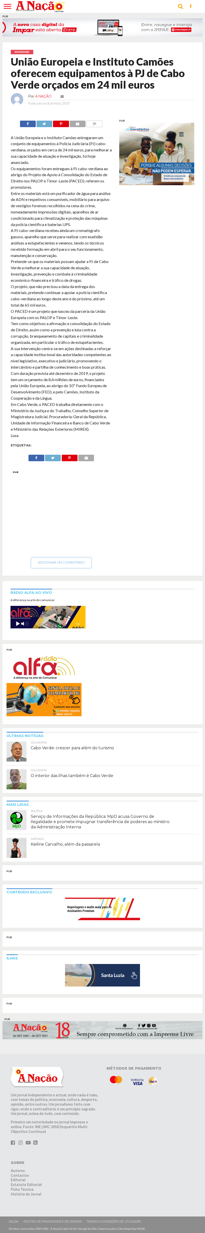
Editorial (18, 1180)
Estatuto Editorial (26, 1184)
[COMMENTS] (94, 122)
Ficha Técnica (22, 1189)
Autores (18, 1170)
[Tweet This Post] (44, 122)
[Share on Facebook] (28, 122)
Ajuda (13, 1221)
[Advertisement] (61, 512)
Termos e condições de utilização (114, 1221)
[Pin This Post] (61, 122)
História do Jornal (26, 1194)
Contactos (20, 1175)
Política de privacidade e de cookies (53, 1221)
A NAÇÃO (43, 96)
